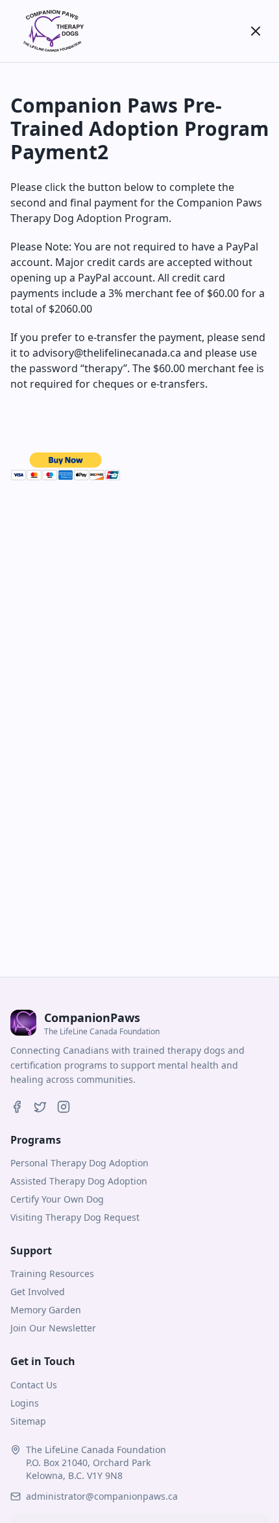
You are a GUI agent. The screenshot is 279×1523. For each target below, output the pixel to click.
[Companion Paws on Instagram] (63, 1106)
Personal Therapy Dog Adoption (79, 1163)
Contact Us (33, 1385)
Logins (24, 1403)
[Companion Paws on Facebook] (16, 1106)
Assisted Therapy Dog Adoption (78, 1181)
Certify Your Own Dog (57, 1199)
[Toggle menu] (256, 31)
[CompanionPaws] (51, 31)
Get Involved (37, 1291)
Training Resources (52, 1273)
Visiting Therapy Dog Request (75, 1217)
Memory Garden (45, 1310)
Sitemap (28, 1421)
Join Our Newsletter (53, 1328)
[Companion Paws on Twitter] (40, 1106)
